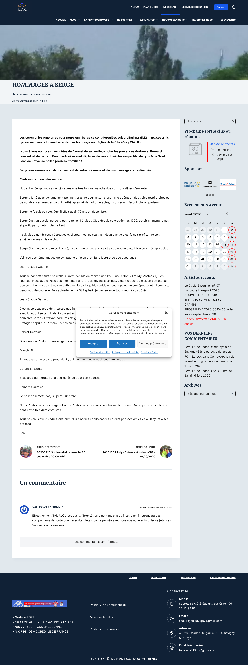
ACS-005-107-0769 (222, 144)
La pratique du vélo (96, 20)
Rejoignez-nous (202, 20)
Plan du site (150, 7)
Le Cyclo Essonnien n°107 (202, 285)
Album (135, 7)
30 (232, 259)
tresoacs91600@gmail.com (197, 650)
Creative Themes (145, 658)
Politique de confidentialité (125, 352)
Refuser (122, 343)
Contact (221, 7)
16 (232, 244)
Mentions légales (149, 352)
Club (73, 20)
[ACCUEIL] (13, 94)
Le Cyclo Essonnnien (195, 7)
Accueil (61, 20)
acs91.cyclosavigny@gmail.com (200, 621)
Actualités (147, 20)
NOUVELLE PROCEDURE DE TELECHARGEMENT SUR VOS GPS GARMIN (208, 299)
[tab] (207, 195)
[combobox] (207, 121)
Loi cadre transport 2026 (201, 290)
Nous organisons (173, 20)
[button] (166, 313)
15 (224, 244)
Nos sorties (124, 20)
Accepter (93, 343)
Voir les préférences (152, 343)
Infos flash (170, 7)
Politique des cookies (104, 629)
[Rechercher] (234, 7)
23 (232, 252)
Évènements (228, 20)
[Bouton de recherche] (233, 121)
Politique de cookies (100, 352)
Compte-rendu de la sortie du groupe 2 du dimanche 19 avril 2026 (209, 361)
